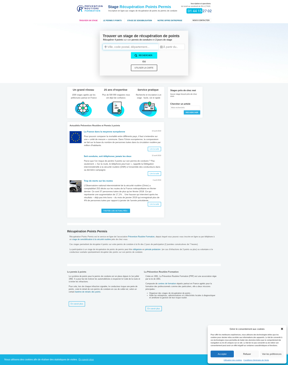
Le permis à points (112, 20)
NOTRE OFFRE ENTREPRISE (170, 20)
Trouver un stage (88, 20)
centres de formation (167, 283)
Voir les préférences (272, 354)
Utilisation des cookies (233, 360)
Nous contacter (201, 20)
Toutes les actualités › (115, 211)
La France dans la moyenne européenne (104, 131)
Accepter (222, 354)
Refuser (247, 354)
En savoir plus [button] (86, 359)
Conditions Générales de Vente (256, 360)
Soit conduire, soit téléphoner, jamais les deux (107, 156)
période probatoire (152, 249)
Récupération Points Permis (139, 6)
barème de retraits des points (87, 292)
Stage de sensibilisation (139, 20)
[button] (282, 328)
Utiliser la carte (144, 68)
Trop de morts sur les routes (98, 181)
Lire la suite (154, 149)
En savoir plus (77, 304)
